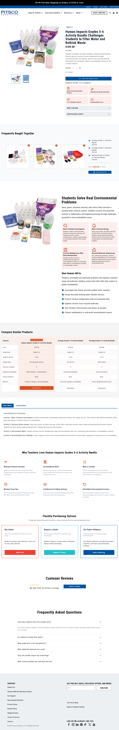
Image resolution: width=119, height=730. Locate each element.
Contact (95, 7)
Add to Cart (38, 388)
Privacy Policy (12, 704)
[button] (35, 13)
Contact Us (11, 687)
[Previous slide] (8, 78)
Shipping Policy (12, 713)
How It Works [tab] (7, 405)
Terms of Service (13, 717)
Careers (10, 721)
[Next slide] (58, 78)
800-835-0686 (114, 7)
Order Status (104, 7)
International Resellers (15, 700)
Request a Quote (59, 552)
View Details (70, 388)
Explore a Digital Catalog (75, 707)
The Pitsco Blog (72, 703)
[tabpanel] (59, 424)
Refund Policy (12, 709)
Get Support (11, 696)
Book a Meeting (99, 13)
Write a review (74, 586)
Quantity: (68, 68)
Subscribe (104, 688)
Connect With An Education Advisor (19, 692)
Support (88, 7)
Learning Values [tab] (21, 405)
